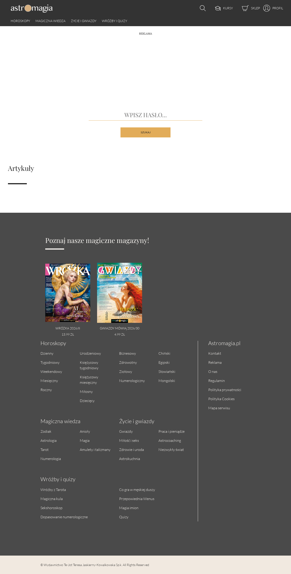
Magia (85, 440)
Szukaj (146, 132)
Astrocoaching (169, 440)
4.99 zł (119, 334)
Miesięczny (49, 380)
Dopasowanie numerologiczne (64, 517)
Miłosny (86, 391)
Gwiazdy (126, 431)
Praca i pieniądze (171, 431)
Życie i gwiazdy (83, 21)
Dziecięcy (87, 400)
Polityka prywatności (224, 389)
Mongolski (166, 380)
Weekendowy (51, 371)
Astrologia (48, 440)
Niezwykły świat (171, 449)
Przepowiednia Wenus (136, 498)
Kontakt (214, 353)
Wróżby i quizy (114, 21)
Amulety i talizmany (95, 449)
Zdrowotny (128, 362)
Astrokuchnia (129, 458)
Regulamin (216, 380)
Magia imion (128, 508)
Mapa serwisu (219, 408)
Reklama (215, 362)
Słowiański (166, 371)
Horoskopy (20, 21)
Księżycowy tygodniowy (89, 365)
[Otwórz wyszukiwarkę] (202, 8)
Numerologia (50, 458)
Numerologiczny (132, 380)
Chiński (164, 353)
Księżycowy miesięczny (89, 379)
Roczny (46, 389)
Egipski (164, 362)
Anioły (85, 431)
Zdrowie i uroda (131, 449)
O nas (212, 371)
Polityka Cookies (221, 399)
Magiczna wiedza (50, 21)
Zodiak (45, 431)
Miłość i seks (129, 440)
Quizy (123, 517)
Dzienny (46, 353)
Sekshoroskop (51, 508)
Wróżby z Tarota (53, 489)
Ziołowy (125, 371)
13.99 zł (68, 334)
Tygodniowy (50, 362)
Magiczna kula (51, 498)
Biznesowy (127, 353)
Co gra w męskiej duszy (137, 489)
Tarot (44, 449)
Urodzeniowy (90, 353)
